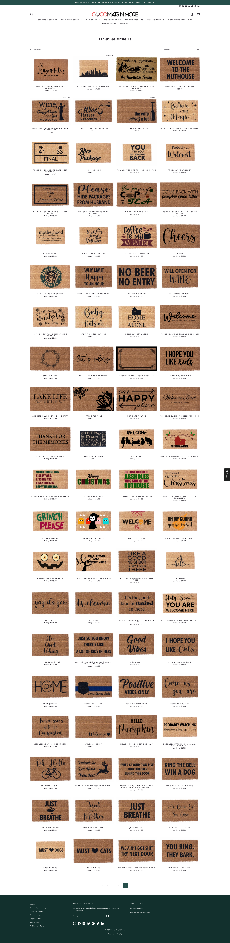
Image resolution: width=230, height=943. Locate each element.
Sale (190, 20)
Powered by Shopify (115, 934)
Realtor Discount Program (39, 908)
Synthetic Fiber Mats (155, 20)
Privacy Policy (35, 915)
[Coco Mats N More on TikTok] (98, 923)
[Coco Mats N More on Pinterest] (93, 923)
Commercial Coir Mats (47, 20)
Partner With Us (109, 24)
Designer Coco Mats (113, 20)
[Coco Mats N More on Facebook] (79, 923)
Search (32, 904)
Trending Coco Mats (134, 20)
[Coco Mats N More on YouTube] (84, 923)
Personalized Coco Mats (71, 20)
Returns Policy (35, 922)
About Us (124, 24)
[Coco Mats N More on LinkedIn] (102, 923)
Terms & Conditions (37, 911)
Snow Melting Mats (176, 20)
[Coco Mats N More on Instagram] (74, 923)
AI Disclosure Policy (37, 926)
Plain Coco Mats (93, 20)
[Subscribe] (107, 915)
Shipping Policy (35, 918)
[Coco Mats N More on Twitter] (88, 923)
